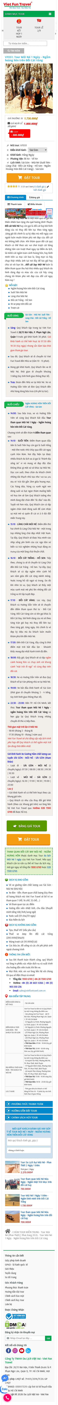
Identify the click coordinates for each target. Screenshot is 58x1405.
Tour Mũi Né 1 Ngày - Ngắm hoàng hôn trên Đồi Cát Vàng (28, 1237)
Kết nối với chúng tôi (16, 1345)
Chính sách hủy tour (14, 1300)
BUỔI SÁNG (13, 315)
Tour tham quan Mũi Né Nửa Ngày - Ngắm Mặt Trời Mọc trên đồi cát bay (36, 1182)
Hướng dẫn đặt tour (14, 1291)
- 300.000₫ (17, 135)
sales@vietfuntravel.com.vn (32, 990)
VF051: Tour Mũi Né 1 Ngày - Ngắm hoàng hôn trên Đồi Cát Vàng (27, 58)
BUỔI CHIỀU (13, 404)
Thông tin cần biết (14, 1255)
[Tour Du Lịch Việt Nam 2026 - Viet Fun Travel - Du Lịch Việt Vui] (17, 4)
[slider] (13, 186)
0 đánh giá (39, 186)
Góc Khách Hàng (14, 1282)
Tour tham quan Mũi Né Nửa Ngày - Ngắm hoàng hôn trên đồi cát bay (36, 1215)
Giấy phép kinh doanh (15, 1260)
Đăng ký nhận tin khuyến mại (20, 1332)
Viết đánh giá (39, 189)
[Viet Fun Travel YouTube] (21, 1350)
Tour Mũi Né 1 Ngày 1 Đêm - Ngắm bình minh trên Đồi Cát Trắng (35, 1198)
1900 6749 (36, 867)
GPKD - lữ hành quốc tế (16, 1264)
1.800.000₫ (30, 124)
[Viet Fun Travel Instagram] (14, 1350)
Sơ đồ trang (10, 1277)
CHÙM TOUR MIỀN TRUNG (25, 1232)
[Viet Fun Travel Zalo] (27, 1350)
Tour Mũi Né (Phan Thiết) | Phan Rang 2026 (27, 1234)
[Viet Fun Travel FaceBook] (8, 1350)
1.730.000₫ (31, 118)
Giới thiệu (9, 1268)
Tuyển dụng (10, 1272)
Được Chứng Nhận (14, 1309)
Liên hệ (8, 1304)
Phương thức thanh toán (16, 1287)
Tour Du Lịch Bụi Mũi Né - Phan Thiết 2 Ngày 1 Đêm (36, 1164)
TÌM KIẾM (15, 51)
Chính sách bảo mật (14, 1295)
